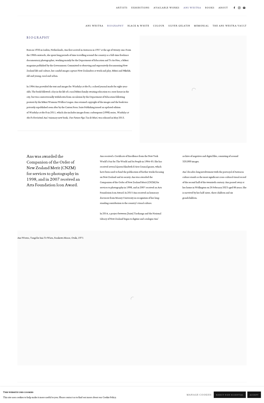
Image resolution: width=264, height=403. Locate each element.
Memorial (201, 25)
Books (210, 7)
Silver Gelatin (179, 25)
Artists (122, 7)
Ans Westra (192, 7)
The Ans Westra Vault (230, 25)
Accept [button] (254, 395)
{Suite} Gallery (29, 7)
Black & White (138, 25)
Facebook (234, 8)
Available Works (167, 7)
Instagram (239, 8)
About (223, 7)
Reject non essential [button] (230, 395)
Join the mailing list (244, 8)
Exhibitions (140, 7)
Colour (158, 25)
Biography (115, 25)
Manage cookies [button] (199, 395)
